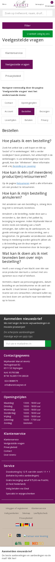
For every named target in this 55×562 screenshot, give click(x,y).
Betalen (29, 120)
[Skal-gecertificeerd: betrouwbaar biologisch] (27, 543)
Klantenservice (13, 53)
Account (9, 111)
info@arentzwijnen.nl (15, 384)
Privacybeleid (12, 76)
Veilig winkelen (11, 513)
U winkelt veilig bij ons (38, 33)
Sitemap (26, 513)
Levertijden (10, 120)
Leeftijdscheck (41, 513)
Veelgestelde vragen (16, 64)
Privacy (44, 120)
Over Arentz (10, 454)
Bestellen (26, 111)
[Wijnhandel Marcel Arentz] (21, 4)
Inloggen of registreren (17, 508)
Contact (9, 102)
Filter (27, 25)
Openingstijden (29, 102)
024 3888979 (11, 380)
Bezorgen (45, 111)
